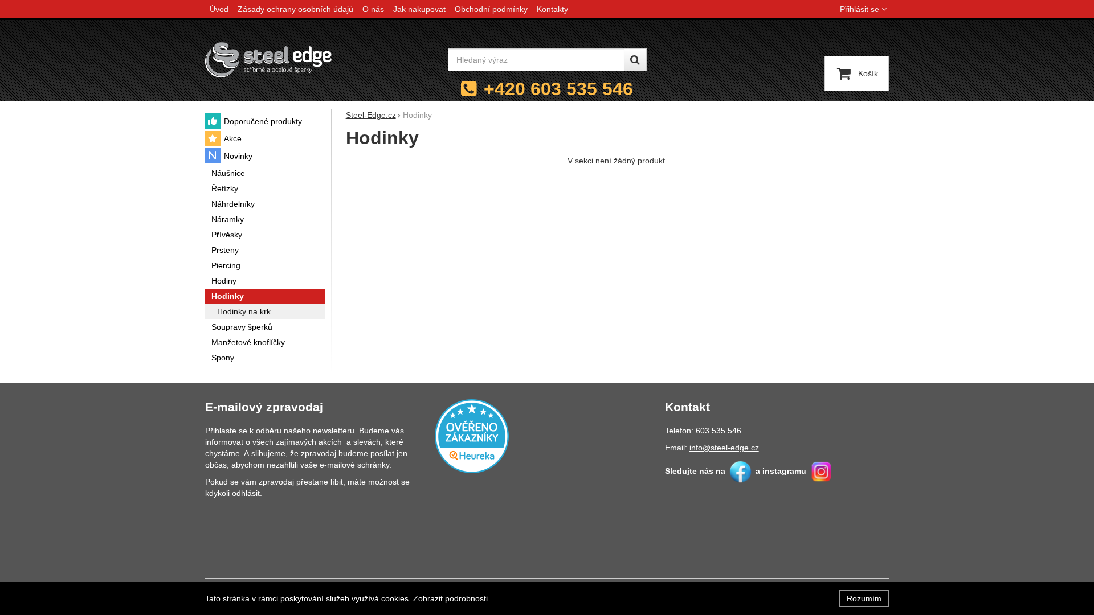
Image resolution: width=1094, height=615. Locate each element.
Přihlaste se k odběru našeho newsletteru (279, 430)
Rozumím (864, 598)
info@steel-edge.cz (724, 447)
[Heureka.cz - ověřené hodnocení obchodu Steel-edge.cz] (472, 435)
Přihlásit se (859, 9)
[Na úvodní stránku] (268, 59)
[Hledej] (635, 59)
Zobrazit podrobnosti (450, 598)
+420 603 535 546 (558, 89)
